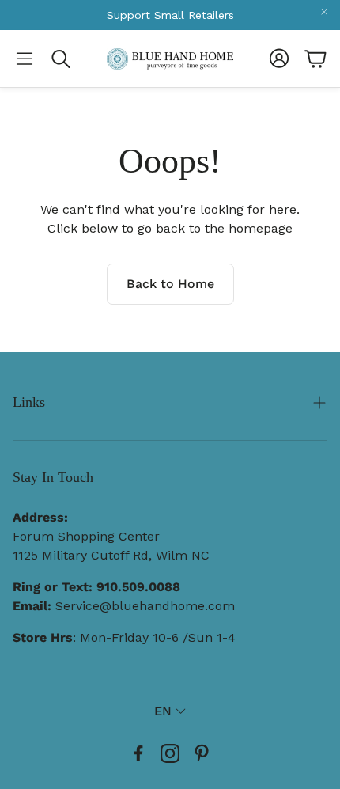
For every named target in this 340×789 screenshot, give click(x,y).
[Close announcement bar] (324, 12)
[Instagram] (170, 753)
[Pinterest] (201, 753)
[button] (24, 58)
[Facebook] (138, 753)
